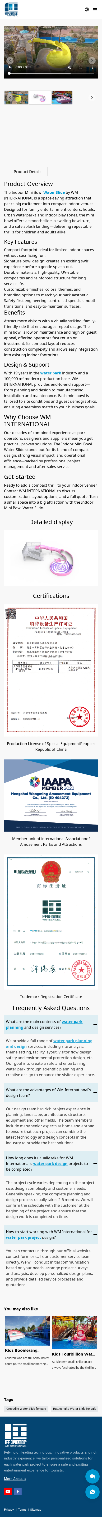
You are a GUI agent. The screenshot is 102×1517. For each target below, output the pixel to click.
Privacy (9, 1509)
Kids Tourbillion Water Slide (74, 1350)
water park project (23, 1237)
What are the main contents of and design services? (44, 1024)
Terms (22, 1509)
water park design (50, 1163)
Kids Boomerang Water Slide (27, 1350)
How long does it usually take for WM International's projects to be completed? (47, 1163)
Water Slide (54, 192)
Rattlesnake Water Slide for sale (75, 1409)
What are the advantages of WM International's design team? (48, 1092)
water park (50, 373)
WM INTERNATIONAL (11, 9)
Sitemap (35, 1509)
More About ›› (15, 1479)
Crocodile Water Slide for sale (26, 1409)
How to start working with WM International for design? (49, 1234)
